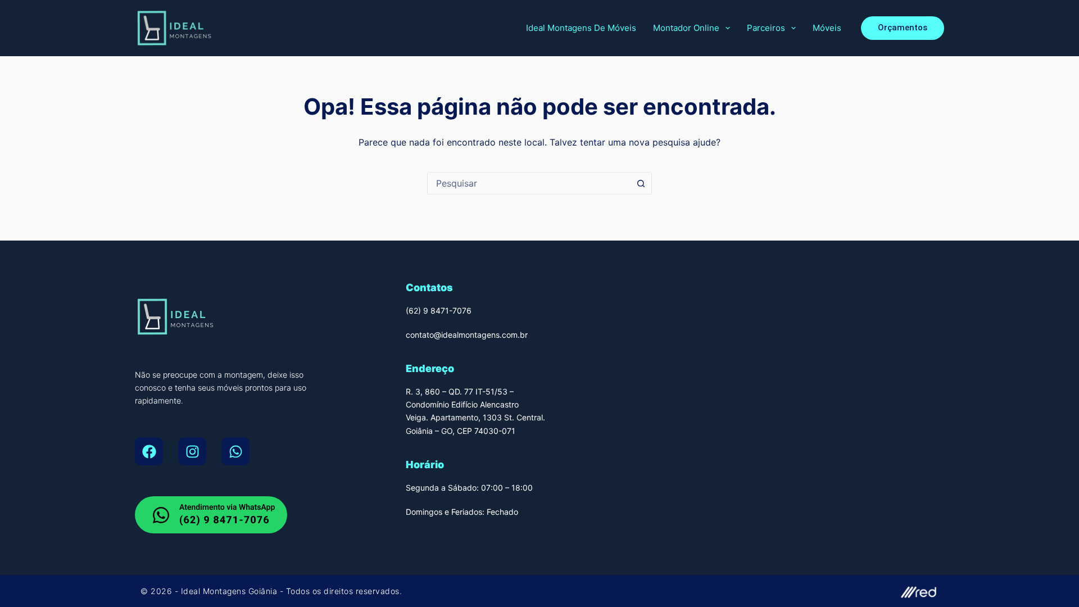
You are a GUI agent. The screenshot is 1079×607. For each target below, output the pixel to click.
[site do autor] (745, 591)
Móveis (827, 27)
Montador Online (686, 27)
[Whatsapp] (235, 451)
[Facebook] (149, 451)
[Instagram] (192, 451)
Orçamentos (902, 27)
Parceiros (766, 27)
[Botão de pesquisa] (640, 183)
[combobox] (529, 183)
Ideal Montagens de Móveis (581, 27)
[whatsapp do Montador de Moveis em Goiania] (211, 514)
